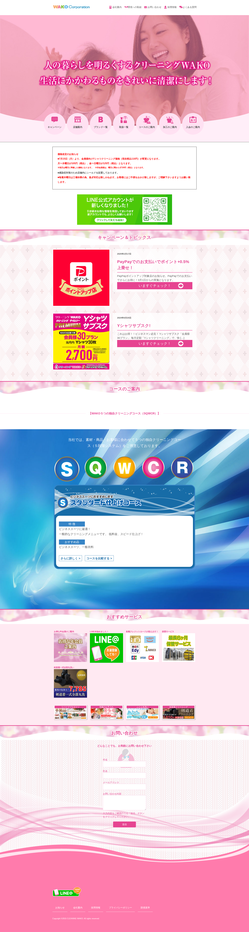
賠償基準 (145, 907)
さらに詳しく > (70, 558)
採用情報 (172, 7)
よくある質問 (190, 7)
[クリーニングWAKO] (71, 8)
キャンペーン (55, 127)
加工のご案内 (170, 127)
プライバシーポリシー (120, 907)
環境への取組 (135, 7)
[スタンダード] (67, 469)
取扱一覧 (123, 127)
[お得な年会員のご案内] (70, 647)
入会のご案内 (193, 127)
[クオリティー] (96, 469)
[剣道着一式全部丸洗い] (70, 683)
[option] (70, 712)
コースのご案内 (147, 127)
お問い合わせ (154, 7)
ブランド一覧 (101, 127)
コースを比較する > (99, 558)
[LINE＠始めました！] (106, 648)
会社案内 (117, 7)
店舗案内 (77, 127)
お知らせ (60, 907)
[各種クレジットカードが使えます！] (142, 647)
